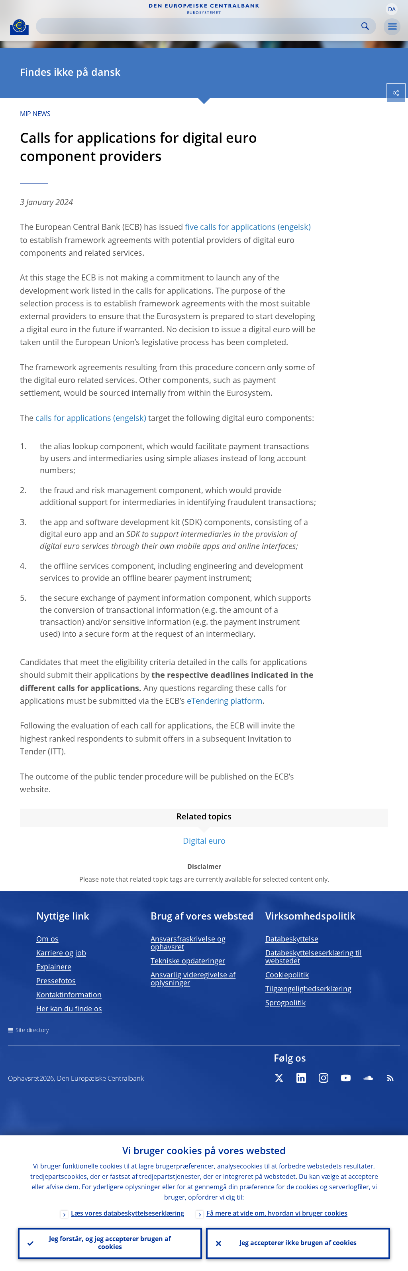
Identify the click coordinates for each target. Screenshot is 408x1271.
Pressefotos (56, 981)
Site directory (32, 1030)
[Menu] (392, 26)
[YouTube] (345, 1077)
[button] (392, 9)
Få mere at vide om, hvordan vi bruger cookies (276, 1214)
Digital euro (204, 842)
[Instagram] (323, 1077)
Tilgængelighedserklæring (308, 989)
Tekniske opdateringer (188, 961)
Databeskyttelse (291, 939)
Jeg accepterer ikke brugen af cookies (298, 1243)
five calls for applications (230, 228)
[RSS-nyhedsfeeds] (390, 1077)
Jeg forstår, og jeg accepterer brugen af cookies (110, 1243)
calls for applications (73, 419)
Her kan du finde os (69, 1009)
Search (365, 26)
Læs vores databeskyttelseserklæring (127, 1214)
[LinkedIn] (301, 1077)
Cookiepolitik (287, 975)
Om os (47, 939)
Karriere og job (61, 953)
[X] (278, 1077)
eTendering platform (225, 702)
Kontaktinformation (69, 995)
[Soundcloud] (368, 1077)
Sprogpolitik (285, 1003)
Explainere (53, 967)
